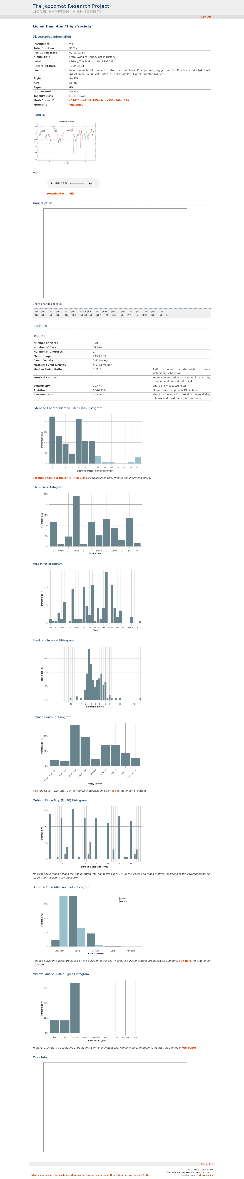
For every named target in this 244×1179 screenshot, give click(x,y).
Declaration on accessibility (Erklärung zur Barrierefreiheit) (117, 1175)
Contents (206, 17)
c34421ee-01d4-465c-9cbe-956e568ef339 (99, 100)
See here (185, 960)
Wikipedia (76, 104)
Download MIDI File (61, 193)
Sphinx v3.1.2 (205, 1175)
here (113, 790)
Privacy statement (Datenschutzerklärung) (56, 1175)
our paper (189, 1047)
